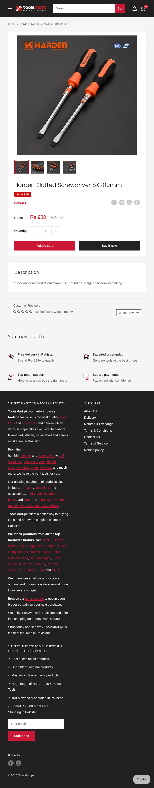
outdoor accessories (41, 493)
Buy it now (109, 245)
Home (12, 24)
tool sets (46, 467)
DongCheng (16, 552)
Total (41, 570)
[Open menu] (10, 8)
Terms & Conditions (98, 430)
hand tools (29, 423)
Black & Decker (53, 540)
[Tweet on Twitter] (129, 202)
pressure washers (53, 499)
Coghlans (35, 546)
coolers (29, 499)
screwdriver (46, 455)
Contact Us (92, 437)
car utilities (42, 487)
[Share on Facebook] (114, 202)
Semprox (14, 570)
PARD (40, 564)
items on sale (34, 598)
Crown (62, 546)
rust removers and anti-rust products (33, 505)
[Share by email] (137, 202)
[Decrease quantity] (34, 231)
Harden (20, 202)
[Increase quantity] (56, 231)
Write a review (129, 312)
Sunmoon (29, 570)
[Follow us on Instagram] (18, 763)
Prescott (52, 564)
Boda (12, 546)
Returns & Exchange (98, 424)
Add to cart (45, 245)
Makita (12, 564)
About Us (90, 411)
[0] (142, 8)
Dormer (32, 552)
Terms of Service (96, 443)
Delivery (90, 417)
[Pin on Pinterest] (122, 202)
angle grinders (34, 461)
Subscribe (21, 735)
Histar (55, 552)
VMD (55, 570)
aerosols (27, 487)
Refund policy (94, 450)
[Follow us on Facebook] (11, 763)
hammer (25, 455)
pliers (35, 467)
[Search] (120, 8)
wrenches (22, 467)
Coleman (49, 546)
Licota (57, 558)
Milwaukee (26, 564)
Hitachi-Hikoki (18, 558)
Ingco (47, 558)
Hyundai (36, 558)
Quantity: (21, 230)
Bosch (21, 546)
